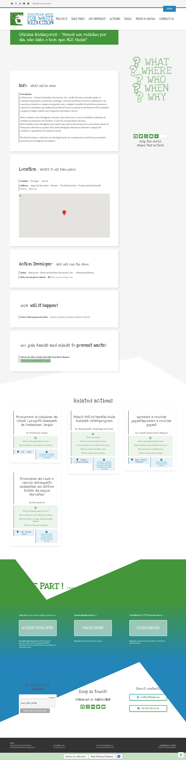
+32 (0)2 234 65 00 (59, 747)
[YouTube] (24, 3)
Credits (173, 745)
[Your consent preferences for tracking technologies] (181, 755)
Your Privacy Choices (102, 756)
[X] (16, 3)
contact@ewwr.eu (59, 745)
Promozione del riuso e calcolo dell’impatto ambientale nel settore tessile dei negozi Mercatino (37, 487)
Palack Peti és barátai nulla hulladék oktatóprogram (94, 419)
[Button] (35, 438)
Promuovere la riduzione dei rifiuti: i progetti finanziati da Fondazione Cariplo (37, 421)
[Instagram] (20, 3)
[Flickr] (28, 3)
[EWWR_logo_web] (31, 18)
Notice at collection (76, 756)
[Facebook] (12, 3)
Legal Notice (164, 745)
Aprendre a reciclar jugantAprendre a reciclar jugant (152, 421)
